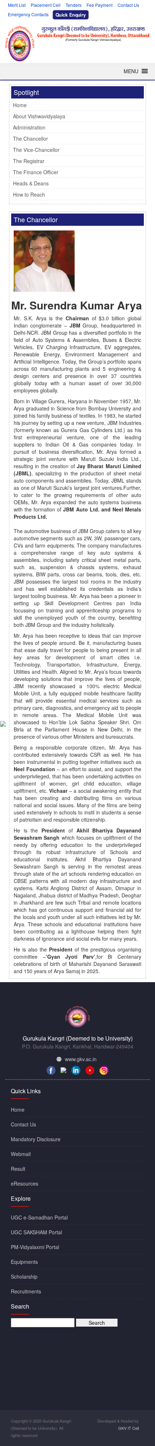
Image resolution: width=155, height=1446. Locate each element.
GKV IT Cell (128, 1428)
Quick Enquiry (70, 15)
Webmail (21, 1153)
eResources (24, 1183)
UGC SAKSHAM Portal (36, 1232)
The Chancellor (30, 138)
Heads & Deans (31, 183)
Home (20, 105)
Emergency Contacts (28, 14)
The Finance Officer (35, 172)
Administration (29, 127)
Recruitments (26, 1291)
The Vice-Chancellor (36, 149)
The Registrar (28, 160)
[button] (131, 71)
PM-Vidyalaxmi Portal (35, 1247)
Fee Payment (99, 5)
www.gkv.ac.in (81, 1059)
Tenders (73, 5)
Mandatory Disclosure (36, 1139)
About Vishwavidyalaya (39, 116)
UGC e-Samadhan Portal (39, 1217)
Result (18, 1168)
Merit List (17, 5)
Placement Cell (46, 5)
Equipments (24, 1261)
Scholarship (24, 1276)
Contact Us (128, 5)
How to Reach (29, 194)
